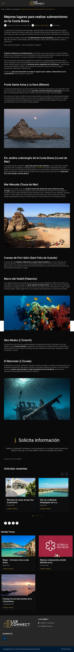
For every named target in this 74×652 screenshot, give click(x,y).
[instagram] (5, 638)
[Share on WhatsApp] (13, 523)
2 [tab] (36, 516)
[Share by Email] (17, 523)
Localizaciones (15, 9)
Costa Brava (40, 168)
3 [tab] (38, 516)
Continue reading (12, 508)
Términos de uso (66, 649)
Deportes (8, 9)
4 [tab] (41, 516)
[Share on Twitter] (9, 523)
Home (2, 9)
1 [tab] (33, 516)
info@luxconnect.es (46, 626)
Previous (62, 474)
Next (67, 474)
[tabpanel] (20, 494)
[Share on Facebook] (5, 523)
